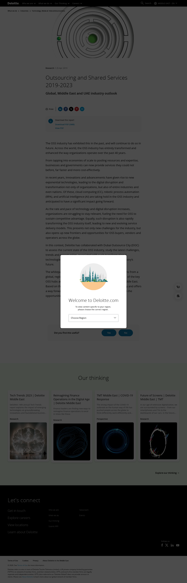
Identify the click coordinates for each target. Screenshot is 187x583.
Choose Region (78, 317)
